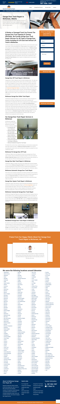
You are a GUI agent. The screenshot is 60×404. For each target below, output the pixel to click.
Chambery (6, 355)
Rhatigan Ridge (35, 371)
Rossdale (47, 280)
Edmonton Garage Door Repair (29, 402)
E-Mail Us (51, 386)
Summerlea (47, 316)
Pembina (33, 358)
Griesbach (20, 324)
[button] (26, 248)
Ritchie (46, 277)
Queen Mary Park (35, 367)
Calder (5, 332)
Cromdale (6, 367)
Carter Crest (6, 347)
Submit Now (47, 63)
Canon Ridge (6, 338)
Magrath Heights (35, 297)
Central (5, 350)
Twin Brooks (47, 342)
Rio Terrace (47, 275)
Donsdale (19, 275)
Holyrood (19, 342)
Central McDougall (7, 353)
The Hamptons (48, 330)
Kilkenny (19, 362)
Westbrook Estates (49, 358)
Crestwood (6, 365)
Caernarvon (6, 330)
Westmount (47, 359)
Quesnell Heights (35, 368)
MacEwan (33, 293)
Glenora (19, 312)
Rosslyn (47, 281)
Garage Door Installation (26, 385)
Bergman (5, 309)
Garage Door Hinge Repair (38, 385)
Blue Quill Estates (7, 318)
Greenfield (20, 321)
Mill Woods (34, 321)
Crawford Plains (7, 364)
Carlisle (5, 344)
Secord (46, 292)
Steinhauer (47, 310)
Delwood (19, 272)
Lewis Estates (34, 287)
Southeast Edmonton (49, 303)
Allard (5, 277)
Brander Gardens (7, 323)
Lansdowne (34, 274)
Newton (33, 329)
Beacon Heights (7, 293)
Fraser (19, 303)
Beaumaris (6, 297)
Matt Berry (34, 301)
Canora (5, 339)
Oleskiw (33, 341)
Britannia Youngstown (8, 326)
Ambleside (6, 280)
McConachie (34, 307)
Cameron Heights (7, 336)
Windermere (47, 365)
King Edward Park (21, 365)
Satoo (46, 289)
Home (30, 7)
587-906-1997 (46, 3)
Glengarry (19, 310)
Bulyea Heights (7, 329)
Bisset (5, 312)
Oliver (33, 342)
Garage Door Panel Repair (38, 391)
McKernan (34, 309)
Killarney (19, 364)
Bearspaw (6, 295)
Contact (54, 7)
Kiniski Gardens (21, 367)
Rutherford (47, 286)
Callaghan (6, 333)
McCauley (33, 306)
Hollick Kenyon (20, 341)
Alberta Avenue (7, 274)
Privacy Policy (36, 394)
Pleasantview (34, 359)
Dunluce (19, 281)
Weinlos (47, 349)
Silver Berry (47, 300)
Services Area (48, 7)
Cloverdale (6, 362)
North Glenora (34, 330)
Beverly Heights (7, 310)
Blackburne (6, 313)
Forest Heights (20, 300)
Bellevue (5, 303)
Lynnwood (33, 292)
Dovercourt (20, 277)
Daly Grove (6, 370)
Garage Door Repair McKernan (12, 11)
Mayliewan (34, 304)
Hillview (19, 338)
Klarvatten (20, 371)
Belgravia (5, 300)
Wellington (47, 350)
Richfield (33, 373)
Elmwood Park (20, 289)
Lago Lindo (34, 272)
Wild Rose (47, 364)
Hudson (19, 345)
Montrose (33, 327)
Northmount (34, 335)
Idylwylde (19, 347)
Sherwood (47, 295)
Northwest (34, 336)
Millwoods (34, 324)
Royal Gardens (48, 283)
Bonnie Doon (6, 319)
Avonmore (6, 286)
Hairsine (19, 329)
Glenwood (20, 313)
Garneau (19, 307)
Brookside (6, 327)
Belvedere (6, 307)
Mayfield (33, 303)
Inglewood (20, 349)
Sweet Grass (47, 319)
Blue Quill (6, 316)
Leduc (33, 281)
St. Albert (47, 309)
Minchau (33, 326)
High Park (19, 335)
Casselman (6, 349)
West (46, 352)
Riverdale (47, 278)
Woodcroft (47, 368)
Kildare (19, 361)
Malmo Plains (34, 298)
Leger (33, 284)
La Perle (19, 373)
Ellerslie (19, 287)
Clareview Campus (7, 359)
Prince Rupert (34, 364)
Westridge (47, 361)
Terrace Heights (48, 326)
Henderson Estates (21, 332)
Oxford (33, 349)
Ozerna (33, 350)
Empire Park (20, 292)
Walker (46, 345)
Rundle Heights (48, 284)
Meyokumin (34, 316)
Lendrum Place (34, 286)
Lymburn (33, 290)
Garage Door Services (38, 7)
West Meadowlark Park (49, 356)
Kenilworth (20, 356)
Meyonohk (34, 318)
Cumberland (6, 368)
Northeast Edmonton (35, 333)
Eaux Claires (20, 284)
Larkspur (33, 275)
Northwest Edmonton (36, 338)
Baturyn (5, 292)
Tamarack (47, 321)
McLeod (33, 310)
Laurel (33, 278)
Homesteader (20, 344)
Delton (5, 373)
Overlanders (34, 347)
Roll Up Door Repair (25, 391)
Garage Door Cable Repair (38, 392)
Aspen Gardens (7, 283)
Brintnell (5, 324)
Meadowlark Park (35, 313)
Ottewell (33, 345)
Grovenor (19, 326)
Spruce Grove (48, 307)
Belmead (5, 304)
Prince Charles (34, 362)
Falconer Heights (21, 298)
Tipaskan (47, 336)
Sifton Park (47, 298)
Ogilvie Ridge (34, 339)
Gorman (19, 316)
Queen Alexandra (35, 365)
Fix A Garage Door (25, 384)
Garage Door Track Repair (38, 384)
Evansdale (20, 295)
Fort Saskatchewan (21, 301)
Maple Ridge (34, 300)
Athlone (5, 284)
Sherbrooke (47, 293)
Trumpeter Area (48, 339)
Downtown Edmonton (22, 278)
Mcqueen (33, 312)
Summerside (47, 318)
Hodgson (19, 339)
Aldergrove (6, 275)
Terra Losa (47, 324)
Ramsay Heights (35, 370)
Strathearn (47, 315)
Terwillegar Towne (48, 329)
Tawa (46, 323)
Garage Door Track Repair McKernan (26, 11)
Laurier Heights (35, 280)
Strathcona (47, 313)
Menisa (33, 315)
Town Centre (47, 338)
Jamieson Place (21, 352)
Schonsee (47, 290)
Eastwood (20, 283)
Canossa (5, 341)
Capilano (5, 342)
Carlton (5, 345)
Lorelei (33, 289)
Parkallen (33, 352)
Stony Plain (47, 312)
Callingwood (6, 335)
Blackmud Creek (7, 315)
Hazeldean (20, 330)
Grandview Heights (21, 318)
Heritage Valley (21, 333)
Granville (19, 319)
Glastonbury (20, 309)
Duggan (19, 280)
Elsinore (19, 290)
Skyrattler (47, 301)
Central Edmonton (7, 352)
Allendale (5, 278)
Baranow (5, 290)
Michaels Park (34, 319)
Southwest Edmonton (49, 304)
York (46, 370)
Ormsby (33, 344)
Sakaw (46, 287)
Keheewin (20, 355)
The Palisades (48, 333)
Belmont (5, 306)
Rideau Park (47, 274)
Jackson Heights (21, 350)
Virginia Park (47, 344)
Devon (19, 274)
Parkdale (33, 353)
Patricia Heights (35, 356)
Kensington (20, 358)
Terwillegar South (48, 327)
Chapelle (5, 356)
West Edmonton (48, 353)
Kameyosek (20, 353)
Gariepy (19, 306)
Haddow (19, 327)
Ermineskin (20, 293)
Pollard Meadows (35, 361)
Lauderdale (34, 277)
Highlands (20, 336)
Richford (47, 272)
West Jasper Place (49, 355)
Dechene (5, 371)
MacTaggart (34, 295)
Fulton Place (20, 304)
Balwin (5, 287)
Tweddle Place (48, 341)
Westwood (47, 362)
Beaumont (6, 298)
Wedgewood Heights (49, 347)
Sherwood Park (48, 297)
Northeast (33, 332)
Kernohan (19, 359)
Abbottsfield (6, 272)
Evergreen (20, 297)
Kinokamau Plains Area (22, 368)
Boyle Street (6, 321)
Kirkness (19, 370)
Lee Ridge (33, 283)
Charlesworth (6, 358)
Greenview (20, 323)
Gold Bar (19, 315)
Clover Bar (6, 361)
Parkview (33, 355)
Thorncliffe (47, 335)
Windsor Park (48, 367)
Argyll (5, 281)
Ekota (19, 286)
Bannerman (6, 289)
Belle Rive (6, 301)
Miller (33, 323)
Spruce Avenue (48, 306)
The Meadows (48, 332)
